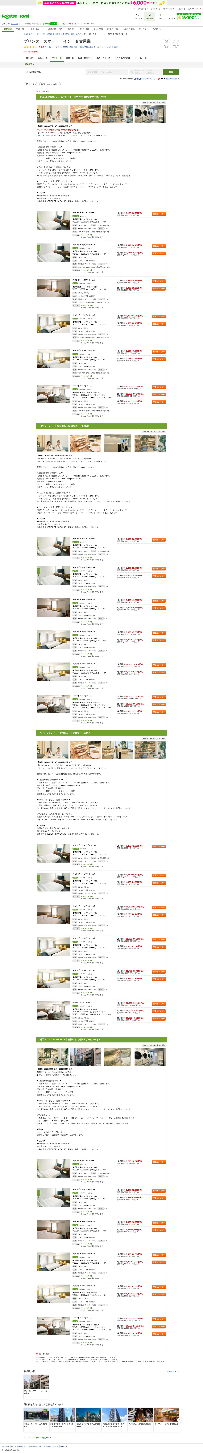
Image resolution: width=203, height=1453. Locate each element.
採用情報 (47, 1446)
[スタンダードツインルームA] (53, 323)
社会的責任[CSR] (34, 1446)
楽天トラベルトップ (31, 34)
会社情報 (5, 1446)
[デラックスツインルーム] (53, 394)
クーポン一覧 (141, 58)
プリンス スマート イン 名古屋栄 (57, 41)
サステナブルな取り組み (109, 47)
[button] (47, 1376)
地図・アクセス (103, 58)
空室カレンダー (159, 214)
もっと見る (172, 1371)
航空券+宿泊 (148, 79)
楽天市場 (182, 9)
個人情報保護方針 (18, 1446)
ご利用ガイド (143, 9)
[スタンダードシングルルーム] (53, 220)
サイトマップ (156, 9)
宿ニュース (43, 58)
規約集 (55, 1446)
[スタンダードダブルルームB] (53, 288)
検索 (171, 72)
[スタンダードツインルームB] (53, 358)
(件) (48, 47)
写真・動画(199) (85, 58)
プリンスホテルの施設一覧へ (39, 1437)
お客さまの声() (122, 58)
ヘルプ (132, 9)
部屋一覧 (70, 58)
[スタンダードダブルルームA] (53, 252)
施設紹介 (30, 58)
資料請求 (63, 1446)
